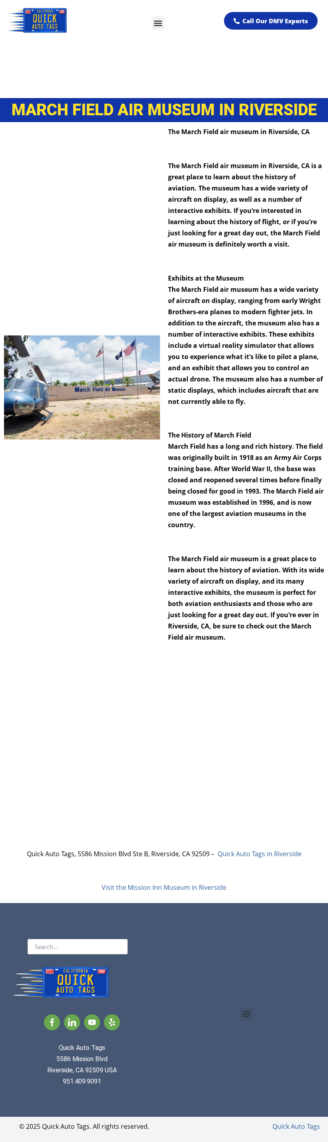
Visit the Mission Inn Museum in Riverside (164, 887)
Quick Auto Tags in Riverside (260, 853)
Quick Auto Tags (296, 1126)
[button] (158, 23)
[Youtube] (92, 1022)
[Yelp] (112, 1022)
